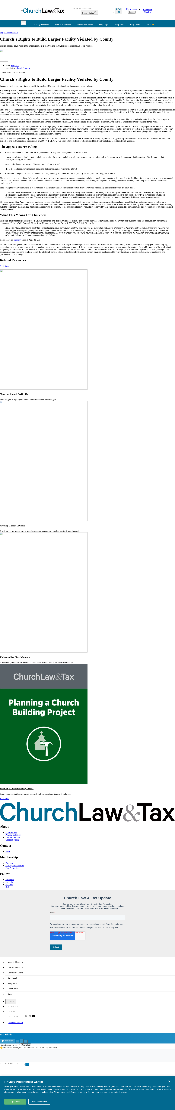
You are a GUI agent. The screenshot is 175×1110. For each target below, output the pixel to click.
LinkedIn (9, 882)
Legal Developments (127, 58)
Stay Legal (103, 25)
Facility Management (42, 81)
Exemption (94, 44)
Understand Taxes (85, 25)
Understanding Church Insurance (16, 657)
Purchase (9, 863)
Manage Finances (41, 25)
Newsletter (66, 75)
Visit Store (4, 266)
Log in (118, 10)
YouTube (9, 884)
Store (149, 25)
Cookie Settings (12, 840)
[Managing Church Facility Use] (44, 389)
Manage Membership (14, 865)
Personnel (66, 51)
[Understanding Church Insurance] (44, 652)
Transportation (39, 88)
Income (93, 51)
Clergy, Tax (95, 41)
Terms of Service (12, 837)
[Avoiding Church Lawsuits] (44, 520)
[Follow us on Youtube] (33, 1016)
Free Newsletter (12, 868)
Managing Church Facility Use (14, 394)
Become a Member (147, 10)
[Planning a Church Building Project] (44, 783)
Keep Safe (119, 25)
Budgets (36, 41)
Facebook (9, 879)
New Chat (26, 1045)
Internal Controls (40, 54)
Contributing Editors (98, 91)
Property (17, 240)
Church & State (124, 48)
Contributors (95, 94)
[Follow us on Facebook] (26, 1016)
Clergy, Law (123, 51)
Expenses (94, 48)
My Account (131, 9)
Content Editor (96, 81)
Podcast (65, 78)
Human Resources (63, 25)
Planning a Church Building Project (16, 788)
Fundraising (38, 51)
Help (7, 851)
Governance (123, 54)
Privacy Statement (13, 835)
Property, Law (124, 64)
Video (64, 88)
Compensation (68, 41)
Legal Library (124, 61)
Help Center (135, 25)
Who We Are (91, 70)
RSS (7, 887)
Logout (132, 12)
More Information (39, 1102)
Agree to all (15, 1102)
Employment (67, 44)
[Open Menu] (22, 10)
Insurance (37, 85)
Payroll (65, 48)
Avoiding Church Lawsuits (12, 526)
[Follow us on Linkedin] (29, 1016)
